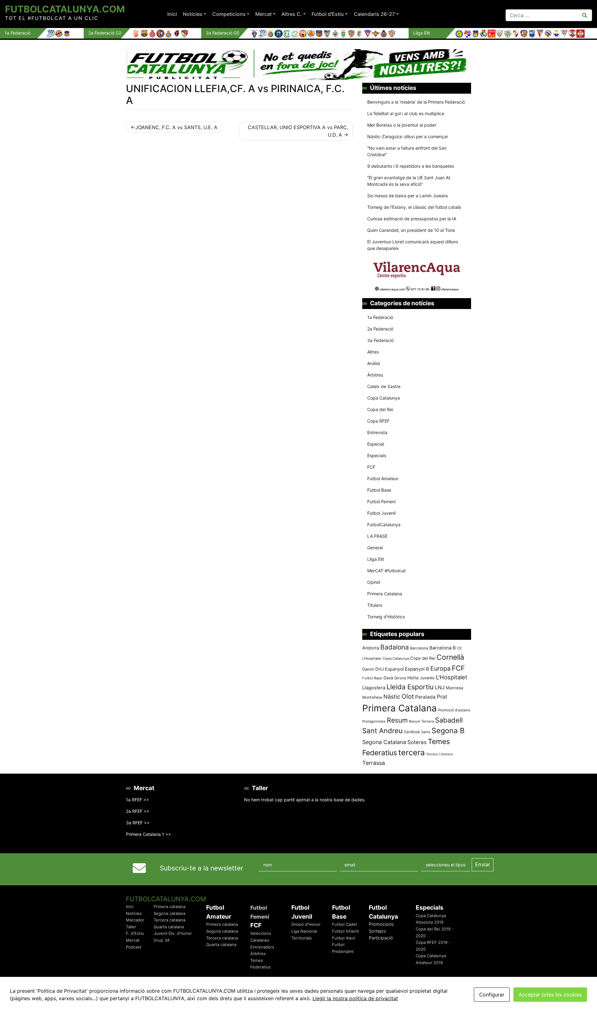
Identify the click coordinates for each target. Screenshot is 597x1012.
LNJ (440, 687)
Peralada (425, 697)
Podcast (133, 946)
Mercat (263, 14)
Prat (442, 696)
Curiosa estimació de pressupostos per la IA (411, 218)
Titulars (374, 605)
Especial (375, 444)
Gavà (388, 677)
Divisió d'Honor (306, 924)
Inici (172, 14)
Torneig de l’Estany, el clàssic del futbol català (414, 207)
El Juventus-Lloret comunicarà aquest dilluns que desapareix (412, 245)
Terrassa (373, 763)
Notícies (192, 14)
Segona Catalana (384, 742)
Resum (397, 720)
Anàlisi (373, 363)
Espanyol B (417, 669)
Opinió (373, 582)
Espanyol (394, 669)
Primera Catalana (384, 593)
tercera (411, 752)
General (375, 547)
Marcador (135, 919)
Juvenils (427, 678)
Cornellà (450, 657)
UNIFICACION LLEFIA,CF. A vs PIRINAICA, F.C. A (235, 94)
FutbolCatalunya (383, 524)
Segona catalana (169, 913)
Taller (131, 926)
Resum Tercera (421, 721)
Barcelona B (442, 648)
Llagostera (373, 688)
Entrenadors (262, 946)
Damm (368, 669)
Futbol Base (379, 490)
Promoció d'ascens (454, 710)
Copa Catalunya (383, 398)
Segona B (448, 730)
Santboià (412, 731)
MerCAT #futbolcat (386, 570)
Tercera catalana (169, 919)
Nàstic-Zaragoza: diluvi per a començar (407, 136)
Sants (425, 732)
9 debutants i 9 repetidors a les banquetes (410, 166)
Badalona (394, 647)
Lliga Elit (375, 559)
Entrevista (377, 432)
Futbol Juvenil (381, 513)
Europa (440, 668)
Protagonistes (374, 721)
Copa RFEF (378, 421)
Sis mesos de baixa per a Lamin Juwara (407, 195)
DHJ (379, 669)
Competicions (229, 14)
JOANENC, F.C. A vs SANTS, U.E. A (176, 127)
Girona (400, 678)
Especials (376, 455)
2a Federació (380, 328)
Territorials (301, 937)
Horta (413, 677)
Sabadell (449, 720)
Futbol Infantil (345, 931)
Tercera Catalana (439, 754)
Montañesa (372, 697)
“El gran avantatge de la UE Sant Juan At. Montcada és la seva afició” (409, 181)
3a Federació (380, 340)
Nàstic (391, 696)
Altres (373, 351)
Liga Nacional (304, 931)
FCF (371, 467)
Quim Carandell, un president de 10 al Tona (411, 230)
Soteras (417, 742)
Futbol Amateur (382, 478)
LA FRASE (377, 536)
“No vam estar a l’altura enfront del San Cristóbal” (407, 151)
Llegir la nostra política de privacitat (355, 998)
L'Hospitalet (451, 677)
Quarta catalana (169, 926)
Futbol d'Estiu (328, 14)
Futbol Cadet (344, 924)
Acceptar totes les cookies (550, 994)
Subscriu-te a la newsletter (201, 868)
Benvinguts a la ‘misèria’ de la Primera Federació (416, 102)
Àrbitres (375, 374)
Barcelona (419, 648)
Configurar (491, 994)
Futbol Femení (381, 501)
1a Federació (380, 317)
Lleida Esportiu (410, 687)
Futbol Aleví (343, 937)
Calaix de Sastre (383, 386)
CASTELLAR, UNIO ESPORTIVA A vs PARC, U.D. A (298, 131)
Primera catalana (169, 906)
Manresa (454, 687)
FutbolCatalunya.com (65, 9)
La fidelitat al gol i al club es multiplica (405, 113)
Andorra (370, 647)
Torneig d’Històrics (386, 616)
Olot (407, 696)
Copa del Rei (380, 409)
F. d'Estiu (135, 933)
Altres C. (291, 14)
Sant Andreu (382, 731)
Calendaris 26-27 (374, 14)
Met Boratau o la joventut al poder (401, 125)
